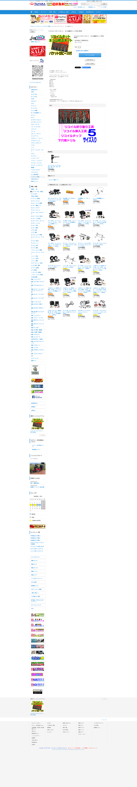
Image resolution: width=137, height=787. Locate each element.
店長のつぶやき (50, 729)
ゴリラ (70, 749)
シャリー (79, 749)
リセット (43, 435)
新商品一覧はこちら (35, 41)
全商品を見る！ (34, 89)
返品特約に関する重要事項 (82, 50)
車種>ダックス (34, 567)
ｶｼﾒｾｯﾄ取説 (34, 582)
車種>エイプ (34, 575)
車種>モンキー (34, 560)
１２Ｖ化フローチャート (36, 578)
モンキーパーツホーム (56, 749)
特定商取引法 (34, 403)
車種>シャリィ (34, 571)
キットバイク (62, 749)
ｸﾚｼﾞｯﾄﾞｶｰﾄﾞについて (36, 605)
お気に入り (34, 731)
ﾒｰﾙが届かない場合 (35, 596)
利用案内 (33, 406)
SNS (32, 608)
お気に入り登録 (90, 63)
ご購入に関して (34, 592)
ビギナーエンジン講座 (36, 589)
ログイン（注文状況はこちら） (80, 7)
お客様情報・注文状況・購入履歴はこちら (38, 728)
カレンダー (49, 731)
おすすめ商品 (65, 729)
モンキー (66, 749)
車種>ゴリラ (34, 564)
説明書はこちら (34, 585)
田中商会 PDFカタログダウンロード (37, 600)
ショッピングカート (36, 735)
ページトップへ (104, 719)
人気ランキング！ (66, 731)
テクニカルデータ (35, 557)
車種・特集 (65, 727)
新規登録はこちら (91, 7)
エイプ (73, 749)
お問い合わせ (90, 59)
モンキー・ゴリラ (81, 734)
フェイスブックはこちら (35, 82)
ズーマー (83, 749)
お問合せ (33, 410)
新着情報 (49, 727)
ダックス (76, 749)
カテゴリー (65, 725)
